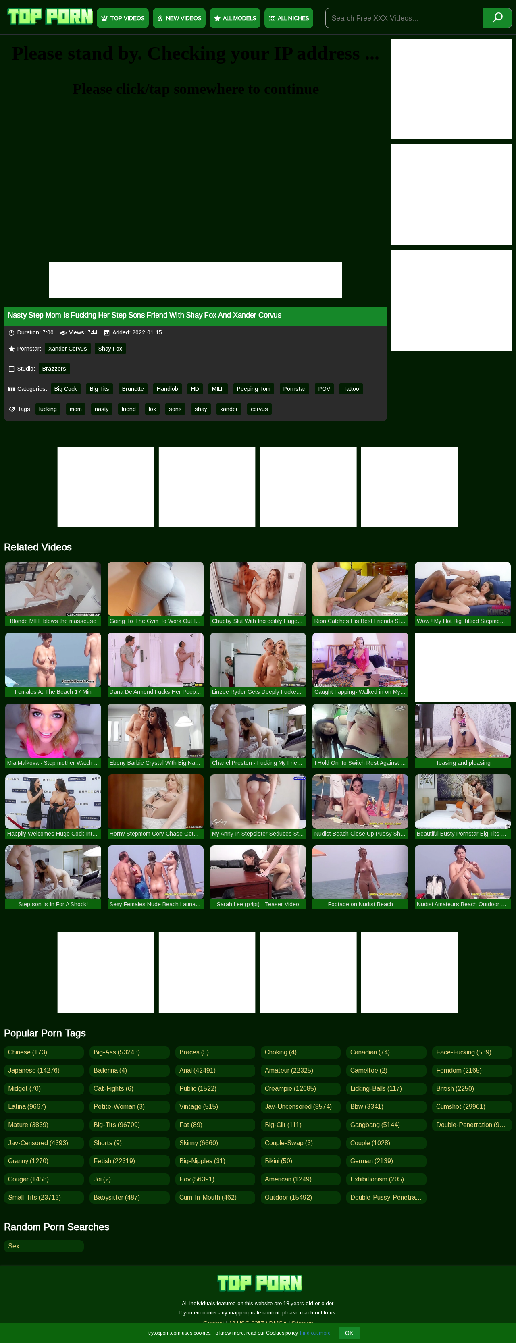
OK (349, 1333)
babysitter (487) (117, 1197)
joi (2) (102, 1179)
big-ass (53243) (117, 1052)
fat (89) (190, 1124)
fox (152, 409)
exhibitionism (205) (377, 1179)
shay (201, 409)
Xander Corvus (67, 348)
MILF (218, 389)
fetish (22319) (114, 1161)
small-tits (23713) (34, 1197)
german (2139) (371, 1161)
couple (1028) (370, 1143)
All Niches (293, 18)
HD (195, 389)
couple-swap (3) (289, 1143)
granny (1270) (28, 1161)
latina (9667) (27, 1106)
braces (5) (194, 1052)
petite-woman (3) (119, 1106)
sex (13, 1246)
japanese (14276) (34, 1070)
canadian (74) (370, 1052)
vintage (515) (198, 1106)
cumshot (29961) (460, 1106)
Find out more (315, 1333)
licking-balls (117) (376, 1088)
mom (76, 409)
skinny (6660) (198, 1143)
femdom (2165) (459, 1070)
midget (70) (24, 1088)
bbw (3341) (366, 1106)
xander (229, 409)
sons (175, 409)
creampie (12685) (290, 1088)
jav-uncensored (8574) (298, 1106)
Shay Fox (110, 348)
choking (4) (281, 1052)
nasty (102, 409)
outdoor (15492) (288, 1197)
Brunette (133, 389)
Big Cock (65, 389)
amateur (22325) (289, 1070)
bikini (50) (278, 1161)
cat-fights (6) (113, 1088)
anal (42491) (197, 1070)
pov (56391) (196, 1179)
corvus (259, 409)
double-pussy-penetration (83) (388, 1197)
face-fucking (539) (463, 1052)
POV (324, 389)
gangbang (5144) (375, 1124)
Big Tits (99, 389)
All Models (239, 18)
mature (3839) (28, 1124)
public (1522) (197, 1088)
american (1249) (288, 1179)
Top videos (127, 18)
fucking (48, 409)
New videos (184, 18)
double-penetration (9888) (474, 1124)
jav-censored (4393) (38, 1143)
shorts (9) (108, 1143)
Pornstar (294, 389)
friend (129, 409)
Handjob (167, 389)
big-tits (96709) (117, 1124)
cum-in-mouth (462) (208, 1197)
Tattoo (351, 389)
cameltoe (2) (368, 1070)
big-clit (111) (283, 1124)
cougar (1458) (28, 1179)
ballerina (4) (110, 1070)
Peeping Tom (253, 389)
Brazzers (54, 368)
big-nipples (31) (202, 1161)
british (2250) (455, 1088)
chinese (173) (27, 1052)
